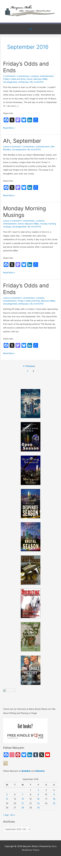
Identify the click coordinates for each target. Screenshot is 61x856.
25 (54, 803)
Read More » (9, 128)
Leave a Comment (12, 146)
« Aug (5, 815)
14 (23, 799)
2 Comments (9, 76)
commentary (23, 76)
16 (38, 799)
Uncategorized (10, 82)
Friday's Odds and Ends (14, 79)
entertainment (46, 76)
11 (54, 794)
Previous (29, 366)
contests (34, 76)
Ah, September (22, 141)
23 (38, 803)
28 (22, 807)
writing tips (23, 82)
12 (7, 799)
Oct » (12, 815)
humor (29, 79)
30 (38, 807)
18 (54, 799)
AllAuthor (40, 771)
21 (23, 803)
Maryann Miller (41, 79)
